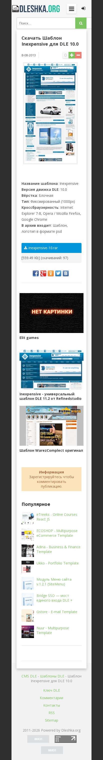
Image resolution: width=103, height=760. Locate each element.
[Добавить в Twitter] (58, 273)
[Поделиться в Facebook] (36, 273)
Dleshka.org (37, 8)
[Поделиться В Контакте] (66, 273)
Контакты (51, 705)
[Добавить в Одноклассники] (51, 273)
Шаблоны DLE (52, 676)
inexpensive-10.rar (43, 247)
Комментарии (51, 697)
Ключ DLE (51, 690)
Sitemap (51, 720)
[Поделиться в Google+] (43, 273)
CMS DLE (29, 676)
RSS (51, 712)
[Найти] (80, 23)
